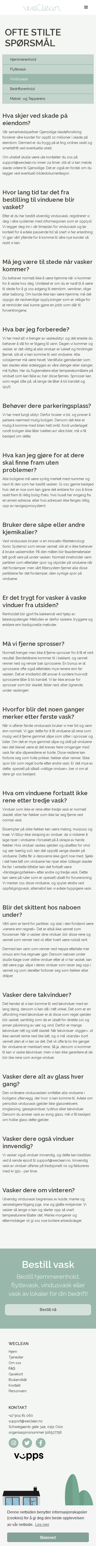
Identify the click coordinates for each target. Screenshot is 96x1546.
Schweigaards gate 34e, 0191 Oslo (36, 1427)
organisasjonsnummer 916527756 (35, 1432)
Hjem (13, 1352)
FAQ (12, 1368)
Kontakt (14, 1385)
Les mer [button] (42, 1524)
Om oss (15, 1363)
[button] (86, 7)
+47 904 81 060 (21, 1415)
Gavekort (16, 1374)
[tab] (48, 59)
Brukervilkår (18, 1380)
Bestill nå (48, 1309)
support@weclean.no (26, 1421)
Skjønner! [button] (48, 1537)
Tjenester (16, 1357)
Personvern (18, 1391)
